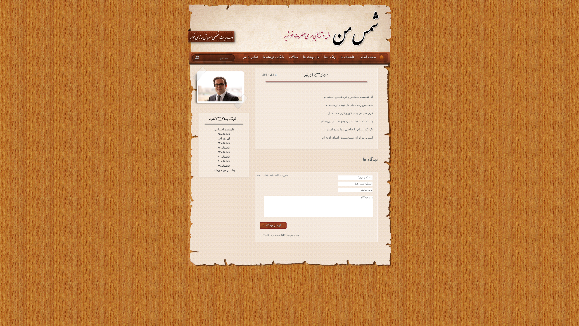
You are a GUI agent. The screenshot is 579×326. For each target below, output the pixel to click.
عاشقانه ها (348, 57)
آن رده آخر (224, 138)
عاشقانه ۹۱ (224, 156)
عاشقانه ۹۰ (224, 161)
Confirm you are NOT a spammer (281, 235)
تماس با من (250, 57)
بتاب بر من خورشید (224, 170)
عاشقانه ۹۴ (224, 143)
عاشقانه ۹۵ (224, 134)
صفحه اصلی (368, 57)
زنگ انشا (330, 57)
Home (383, 58)
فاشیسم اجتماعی (224, 129)
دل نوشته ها (311, 57)
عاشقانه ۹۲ (224, 152)
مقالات (293, 57)
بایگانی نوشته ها (273, 57)
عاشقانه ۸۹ (224, 165)
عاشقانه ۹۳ (224, 147)
